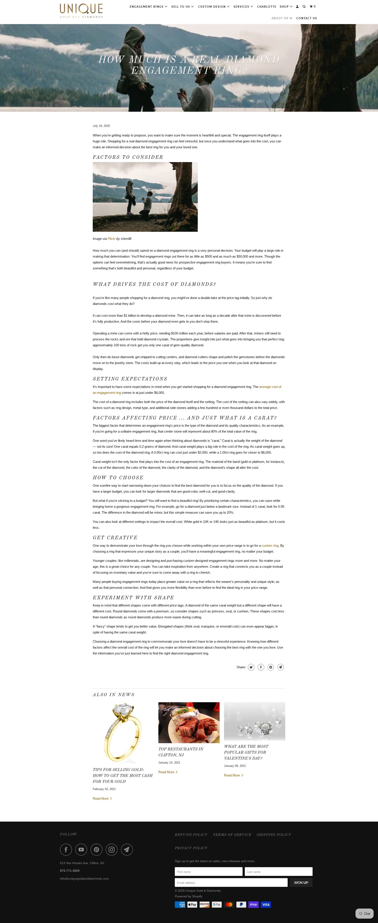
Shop (285, 6)
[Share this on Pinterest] (270, 667)
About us (281, 18)
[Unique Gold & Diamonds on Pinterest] (98, 849)
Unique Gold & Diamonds (203, 890)
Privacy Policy (191, 848)
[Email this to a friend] (280, 667)
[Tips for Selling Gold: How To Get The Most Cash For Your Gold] (123, 733)
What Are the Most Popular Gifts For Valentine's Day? (246, 752)
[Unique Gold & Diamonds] (82, 12)
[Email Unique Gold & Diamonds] (128, 849)
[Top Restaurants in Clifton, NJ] (189, 722)
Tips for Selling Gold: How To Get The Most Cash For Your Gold (122, 776)
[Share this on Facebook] (260, 667)
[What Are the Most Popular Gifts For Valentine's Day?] (254, 721)
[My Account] (297, 6)
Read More (101, 798)
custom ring (270, 545)
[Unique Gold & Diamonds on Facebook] (67, 849)
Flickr (112, 238)
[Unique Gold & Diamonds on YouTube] (82, 849)
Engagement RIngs (147, 6)
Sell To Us (181, 6)
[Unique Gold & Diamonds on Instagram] (113, 849)
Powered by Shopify (188, 896)
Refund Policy (191, 835)
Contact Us (306, 18)
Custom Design (212, 6)
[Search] (304, 6)
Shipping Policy (274, 835)
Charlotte (266, 6)
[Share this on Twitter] (250, 667)
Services (242, 6)
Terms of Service (232, 835)
